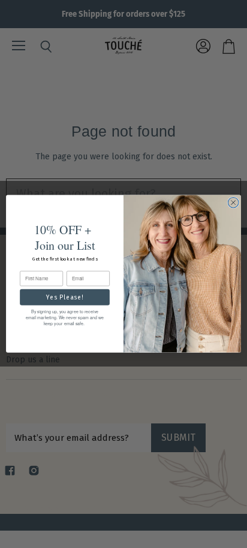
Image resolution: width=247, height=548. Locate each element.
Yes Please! (65, 297)
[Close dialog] (233, 203)
